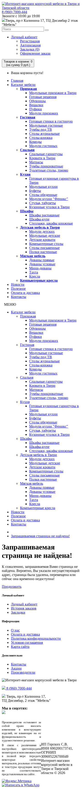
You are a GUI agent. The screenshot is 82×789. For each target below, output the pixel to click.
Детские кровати (42, 240)
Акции (16, 668)
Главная (17, 80)
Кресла (34, 276)
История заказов (23, 608)
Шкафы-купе (39, 219)
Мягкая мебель (32, 256)
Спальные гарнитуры (46, 154)
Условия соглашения (27, 642)
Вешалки (36, 105)
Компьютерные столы (46, 244)
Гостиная (27, 117)
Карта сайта (20, 647)
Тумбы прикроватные (46, 166)
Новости (17, 284)
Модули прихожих (43, 113)
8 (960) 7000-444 (14, 12)
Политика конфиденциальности (36, 638)
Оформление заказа (35, 53)
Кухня (25, 174)
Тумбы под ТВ (40, 129)
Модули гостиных (43, 146)
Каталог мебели (23, 85)
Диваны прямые (41, 260)
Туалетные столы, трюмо (48, 170)
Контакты (18, 297)
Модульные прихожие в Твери (53, 93)
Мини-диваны (40, 268)
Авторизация (30, 45)
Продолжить (11, 586)
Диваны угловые (42, 264)
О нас (15, 630)
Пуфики (35, 109)
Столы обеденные (43, 195)
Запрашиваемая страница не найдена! (40, 536)
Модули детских (42, 231)
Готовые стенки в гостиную (51, 121)
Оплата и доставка (25, 293)
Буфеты (35, 191)
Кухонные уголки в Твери (49, 207)
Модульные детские (44, 235)
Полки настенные (43, 252)
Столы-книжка (40, 138)
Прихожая (28, 89)
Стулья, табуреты (42, 203)
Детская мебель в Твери (40, 227)
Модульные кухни (43, 187)
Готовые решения (42, 97)
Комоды (35, 142)
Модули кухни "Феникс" (48, 199)
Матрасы (36, 162)
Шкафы (26, 211)
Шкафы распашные (44, 215)
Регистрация (30, 41)
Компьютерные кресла (39, 280)
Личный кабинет (24, 37)
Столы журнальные (44, 134)
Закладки (18, 612)
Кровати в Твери (42, 158)
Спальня (27, 150)
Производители (23, 672)
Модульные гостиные (46, 125)
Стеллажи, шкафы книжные (51, 223)
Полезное (18, 288)
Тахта (33, 272)
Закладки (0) (29, 49)
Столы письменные (44, 248)
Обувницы (37, 101)
